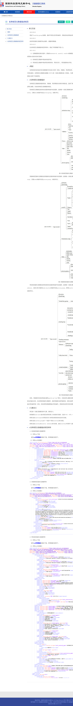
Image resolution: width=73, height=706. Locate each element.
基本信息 (61, 21)
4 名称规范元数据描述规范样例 (13, 41)
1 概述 (8, 32)
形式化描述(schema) (43, 12)
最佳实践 (29, 12)
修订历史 (9, 29)
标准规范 (17, 12)
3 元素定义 (10, 38)
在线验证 (57, 12)
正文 (68, 21)
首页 (7, 12)
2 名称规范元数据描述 (13, 35)
